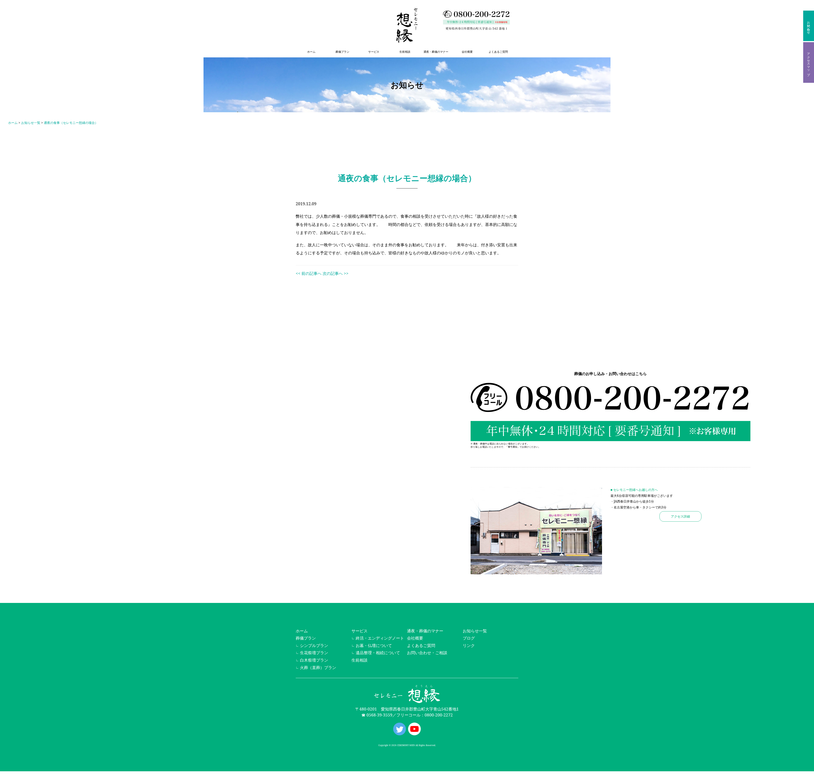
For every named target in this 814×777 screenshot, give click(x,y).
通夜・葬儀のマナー (436, 52)
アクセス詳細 (680, 516)
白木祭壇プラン (314, 660)
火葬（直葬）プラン (318, 667)
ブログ (469, 638)
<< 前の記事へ (309, 273)
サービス (373, 52)
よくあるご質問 (498, 52)
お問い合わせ (809, 26)
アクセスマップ (809, 62)
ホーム (311, 52)
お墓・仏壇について (374, 645)
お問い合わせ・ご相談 (427, 652)
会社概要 (467, 52)
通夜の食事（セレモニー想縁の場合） (71, 122)
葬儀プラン (342, 52)
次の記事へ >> (335, 273)
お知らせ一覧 (30, 122)
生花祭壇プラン (314, 652)
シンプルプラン (314, 645)
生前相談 (404, 52)
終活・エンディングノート (380, 638)
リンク (469, 645)
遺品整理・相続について (378, 652)
